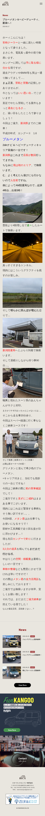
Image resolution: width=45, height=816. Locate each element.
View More (23, 685)
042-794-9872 (18, 787)
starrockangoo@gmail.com (24, 789)
